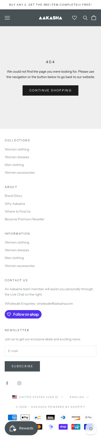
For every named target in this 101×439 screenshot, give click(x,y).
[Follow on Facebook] (7, 383)
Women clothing (17, 149)
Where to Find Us (18, 211)
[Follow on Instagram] (19, 383)
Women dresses (17, 157)
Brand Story (13, 196)
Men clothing (14, 165)
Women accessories (20, 172)
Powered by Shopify (66, 407)
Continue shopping (50, 90)
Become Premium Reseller (24, 219)
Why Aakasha (15, 204)
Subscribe (22, 366)
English (77, 397)
